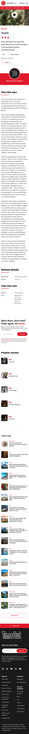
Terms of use (5, 710)
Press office (5, 679)
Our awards (5, 685)
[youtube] (20, 669)
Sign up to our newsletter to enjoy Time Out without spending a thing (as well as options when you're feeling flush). (14, 328)
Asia (18, 699)
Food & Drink (16, 8)
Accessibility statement (5, 706)
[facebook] (11, 669)
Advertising (20, 679)
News (2, 8)
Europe (19, 702)
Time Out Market (21, 682)
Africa (18, 696)
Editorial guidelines (7, 691)
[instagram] (3, 669)
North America (21, 705)
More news (14, 615)
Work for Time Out (6, 688)
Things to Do (9, 8)
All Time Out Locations (20, 692)
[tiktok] (7, 669)
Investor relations (6, 682)
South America (21, 708)
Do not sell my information (5, 698)
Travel (22, 8)
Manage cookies (6, 718)
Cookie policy (5, 702)
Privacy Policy (8, 340)
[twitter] (16, 669)
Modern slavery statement (6, 714)
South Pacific (20, 711)
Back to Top (16, 626)
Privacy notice (5, 694)
